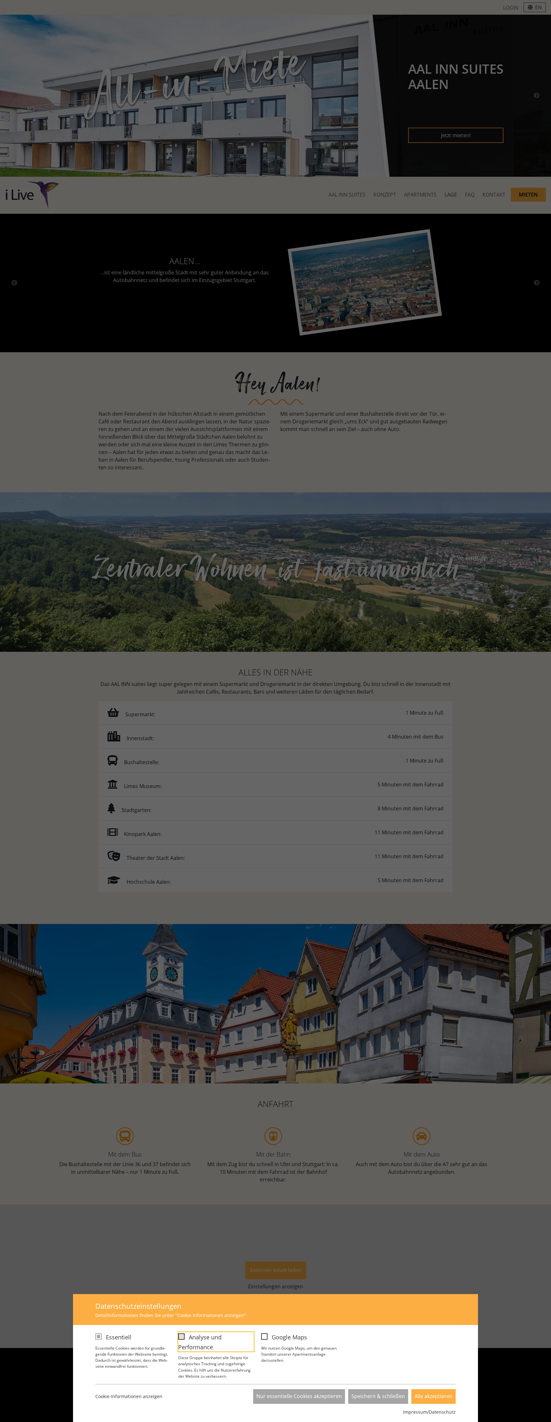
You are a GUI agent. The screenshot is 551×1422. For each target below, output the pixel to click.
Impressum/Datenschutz (429, 1412)
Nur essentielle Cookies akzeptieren (299, 1396)
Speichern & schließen (378, 1396)
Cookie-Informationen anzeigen (128, 1396)
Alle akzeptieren (433, 1396)
